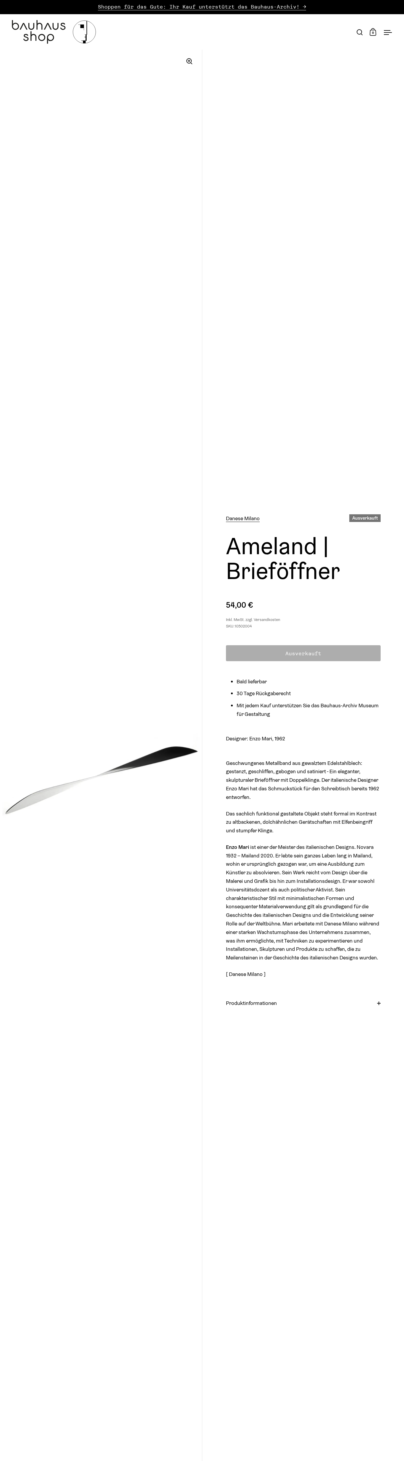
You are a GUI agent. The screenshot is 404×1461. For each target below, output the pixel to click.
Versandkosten (267, 619)
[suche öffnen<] (360, 32)
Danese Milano (243, 518)
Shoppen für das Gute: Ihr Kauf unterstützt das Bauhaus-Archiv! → (202, 7)
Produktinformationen (251, 1003)
